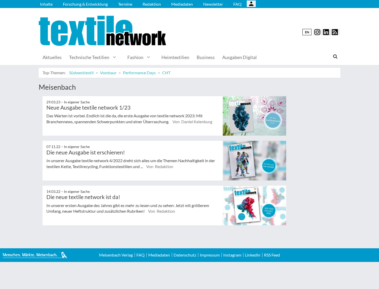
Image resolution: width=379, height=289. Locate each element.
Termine (125, 4)
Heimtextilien (175, 57)
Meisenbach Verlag (116, 255)
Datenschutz (185, 255)
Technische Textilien (89, 57)
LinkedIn (252, 255)
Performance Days (139, 72)
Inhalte (46, 4)
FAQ (237, 4)
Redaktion (152, 4)
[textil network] (103, 31)
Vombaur (108, 72)
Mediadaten (182, 4)
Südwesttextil (81, 72)
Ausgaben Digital (239, 57)
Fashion (135, 57)
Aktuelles (52, 57)
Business (206, 57)
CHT (166, 72)
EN (307, 32)
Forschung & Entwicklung (85, 4)
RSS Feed (272, 255)
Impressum (210, 255)
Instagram (232, 255)
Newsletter (213, 4)
